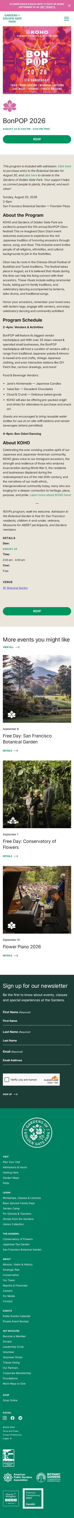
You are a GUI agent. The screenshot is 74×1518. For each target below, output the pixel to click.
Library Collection (13, 1224)
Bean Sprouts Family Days (19, 1203)
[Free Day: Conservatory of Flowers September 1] (37, 794)
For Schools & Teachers (17, 1213)
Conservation (11, 1274)
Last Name (16, 1032)
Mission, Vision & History (17, 1264)
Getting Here (10, 1172)
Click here (64, 166)
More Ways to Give (14, 1383)
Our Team (9, 1280)
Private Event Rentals (16, 1321)
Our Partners (10, 1367)
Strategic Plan (11, 1269)
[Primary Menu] (66, 18)
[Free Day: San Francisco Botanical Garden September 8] (37, 689)
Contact (8, 1301)
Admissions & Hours (15, 1167)
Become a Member (14, 1336)
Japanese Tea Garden (16, 1244)
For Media (9, 1296)
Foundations (10, 1378)
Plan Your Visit (11, 1161)
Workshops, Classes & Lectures (22, 1197)
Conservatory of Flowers (18, 1239)
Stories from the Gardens (18, 1218)
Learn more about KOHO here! (50, 495)
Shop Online (10, 1400)
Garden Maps (11, 1177)
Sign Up (7, 1094)
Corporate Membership (17, 1373)
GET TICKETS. (48, 7)
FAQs (6, 1183)
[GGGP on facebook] (12, 1418)
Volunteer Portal (12, 1357)
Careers (8, 1290)
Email (13, 1051)
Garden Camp (11, 1208)
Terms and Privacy (11, 1431)
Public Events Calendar (17, 1316)
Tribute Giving (11, 1362)
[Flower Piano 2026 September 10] (37, 900)
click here (30, 175)
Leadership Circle (13, 1346)
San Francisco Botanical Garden (22, 1249)
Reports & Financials (15, 1285)
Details (7, 750)
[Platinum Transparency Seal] (33, 1498)
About (7, 1259)
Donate (7, 1341)
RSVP (37, 139)
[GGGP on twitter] (20, 1418)
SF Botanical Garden (15, 588)
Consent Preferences (12, 1435)
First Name (16, 1012)
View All (8, 647)
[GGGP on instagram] (5, 1418)
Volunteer (8, 1352)
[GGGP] (12, 18)
